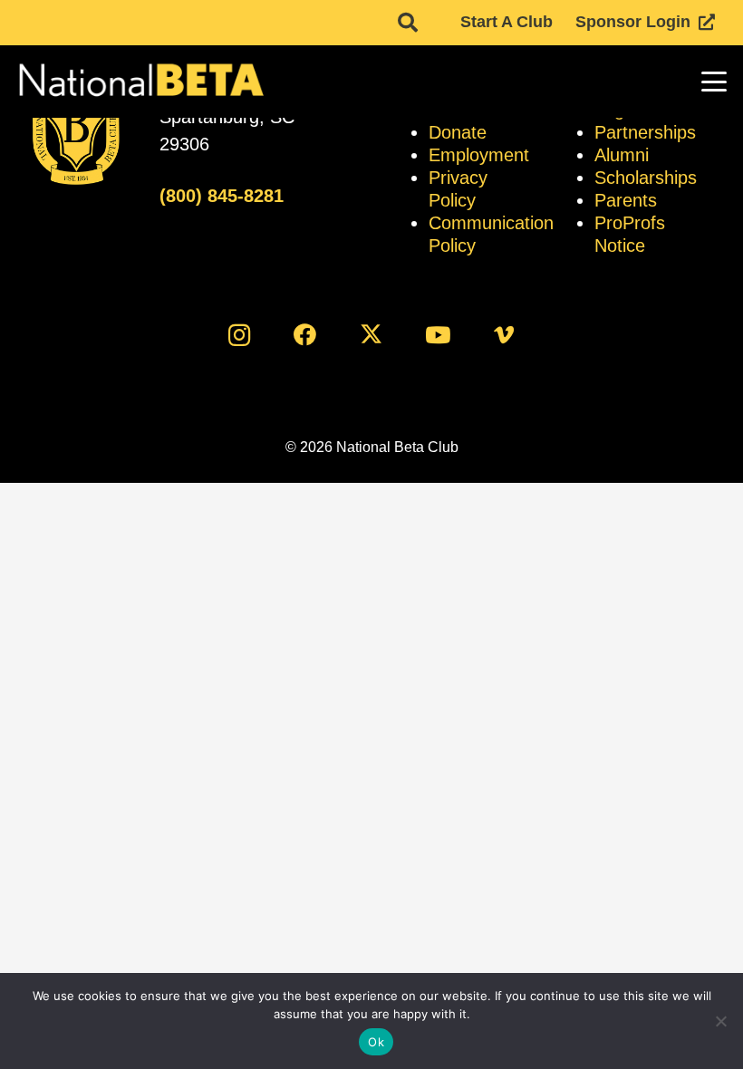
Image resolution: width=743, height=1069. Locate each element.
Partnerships (645, 132)
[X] (371, 334)
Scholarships (645, 178)
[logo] (140, 81)
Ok (376, 1042)
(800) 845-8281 (221, 196)
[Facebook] (304, 334)
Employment (479, 155)
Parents (625, 200)
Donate (458, 132)
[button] (407, 23)
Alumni (621, 155)
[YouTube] (438, 334)
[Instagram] (238, 334)
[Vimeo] (504, 334)
